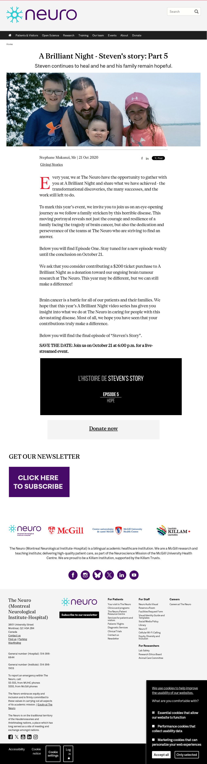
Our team (98, 35)
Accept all (161, 755)
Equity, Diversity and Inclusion (149, 637)
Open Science (49, 36)
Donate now (103, 428)
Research (67, 36)
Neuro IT (143, 629)
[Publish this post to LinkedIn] (147, 158)
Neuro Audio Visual (148, 604)
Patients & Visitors (26, 36)
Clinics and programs (118, 608)
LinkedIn (30, 736)
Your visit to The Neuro (119, 604)
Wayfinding (14, 642)
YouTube (23, 736)
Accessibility (17, 749)
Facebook (11, 736)
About (123, 36)
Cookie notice (36, 751)
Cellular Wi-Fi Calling (150, 632)
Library (142, 625)
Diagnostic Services (118, 627)
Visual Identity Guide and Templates (152, 616)
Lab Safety (144, 650)
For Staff (144, 599)
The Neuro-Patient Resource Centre (117, 612)
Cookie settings (53, 753)
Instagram (36, 736)
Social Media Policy (148, 621)
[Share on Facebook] (142, 158)
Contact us (14, 635)
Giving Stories (51, 165)
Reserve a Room (147, 608)
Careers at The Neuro (180, 604)
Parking (22, 639)
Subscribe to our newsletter (79, 614)
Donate (136, 35)
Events (111, 36)
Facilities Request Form (151, 611)
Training (83, 35)
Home (10, 35)
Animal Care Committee (151, 658)
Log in (68, 752)
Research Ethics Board (150, 654)
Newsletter (113, 638)
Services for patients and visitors (120, 619)
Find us (12, 639)
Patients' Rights (116, 624)
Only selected (186, 755)
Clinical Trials (115, 631)
